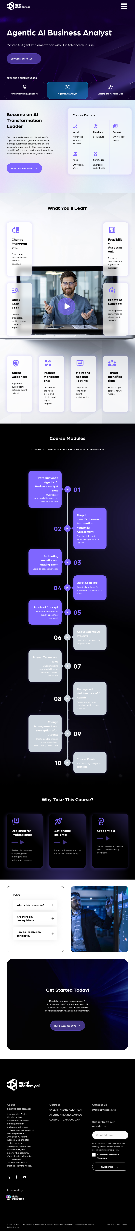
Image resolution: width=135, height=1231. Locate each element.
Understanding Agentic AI (24, 93)
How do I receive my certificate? (29, 933)
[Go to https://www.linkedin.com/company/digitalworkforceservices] (8, 1177)
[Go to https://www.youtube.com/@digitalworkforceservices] (24, 1178)
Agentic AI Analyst (67, 93)
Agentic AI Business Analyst (66, 1114)
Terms (109, 1224)
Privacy (125, 1224)
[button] (35, 905)
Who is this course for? (30, 905)
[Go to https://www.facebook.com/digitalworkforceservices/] (16, 1177)
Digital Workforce (84, 1224)
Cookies (117, 1224)
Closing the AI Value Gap (110, 93)
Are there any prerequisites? (25, 918)
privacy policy (112, 1149)
